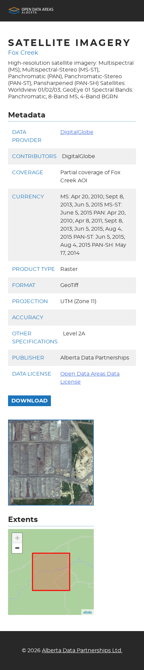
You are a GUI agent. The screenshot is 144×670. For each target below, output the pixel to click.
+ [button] (17, 538)
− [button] (17, 548)
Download (29, 400)
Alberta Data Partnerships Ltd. (82, 650)
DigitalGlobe (76, 132)
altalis (87, 612)
